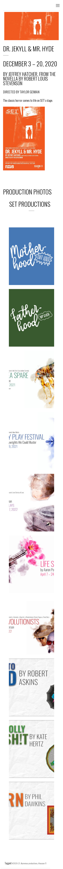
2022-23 (26, 675)
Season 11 (42, 863)
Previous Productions (29, 863)
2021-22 (26, 367)
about (32, 268)
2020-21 (26, 242)
